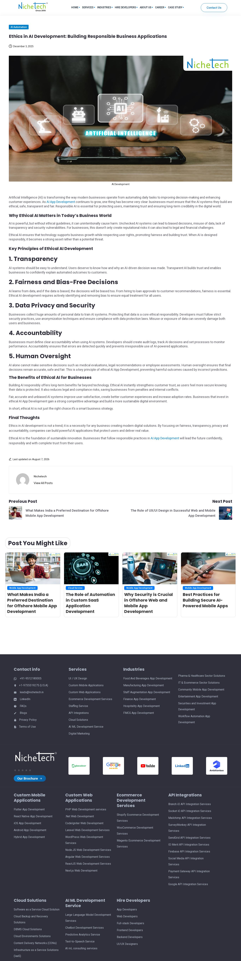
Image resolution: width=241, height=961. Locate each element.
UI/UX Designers (127, 944)
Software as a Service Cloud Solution (36, 909)
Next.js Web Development (81, 870)
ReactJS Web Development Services (88, 863)
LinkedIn (24, 699)
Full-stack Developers (130, 923)
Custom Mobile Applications (86, 685)
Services (88, 7)
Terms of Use (27, 726)
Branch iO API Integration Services (189, 804)
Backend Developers (130, 937)
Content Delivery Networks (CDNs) (35, 943)
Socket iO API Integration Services (189, 811)
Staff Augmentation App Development (146, 692)
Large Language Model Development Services (88, 917)
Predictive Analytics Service (82, 934)
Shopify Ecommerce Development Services (138, 817)
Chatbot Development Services (84, 927)
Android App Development (30, 830)
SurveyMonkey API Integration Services (187, 827)
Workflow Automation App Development (194, 719)
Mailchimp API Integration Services (190, 818)
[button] (43, 483)
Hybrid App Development (29, 837)
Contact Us (214, 7)
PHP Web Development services (85, 809)
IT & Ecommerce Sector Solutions (199, 682)
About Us (145, 7)
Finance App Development (139, 699)
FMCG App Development (138, 713)
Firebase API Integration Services (189, 851)
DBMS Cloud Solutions (28, 929)
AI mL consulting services (81, 948)
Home (74, 7)
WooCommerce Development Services (135, 830)
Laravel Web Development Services (87, 830)
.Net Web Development (79, 816)
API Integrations (79, 713)
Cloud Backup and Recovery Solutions (31, 919)
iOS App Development (27, 823)
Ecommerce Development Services (90, 699)
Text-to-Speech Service (80, 941)
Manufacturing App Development (143, 685)
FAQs (22, 706)
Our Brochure (28, 778)
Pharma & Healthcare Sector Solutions (201, 675)
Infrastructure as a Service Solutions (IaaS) (36, 953)
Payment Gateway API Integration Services (189, 874)
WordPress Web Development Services (84, 840)
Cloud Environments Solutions (32, 936)
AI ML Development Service (86, 726)
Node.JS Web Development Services (88, 850)
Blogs (23, 713)
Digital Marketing (79, 733)
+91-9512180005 (30, 678)
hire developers (125, 7)
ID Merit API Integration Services (188, 844)
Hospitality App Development (141, 706)
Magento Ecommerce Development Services (138, 843)
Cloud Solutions (78, 719)
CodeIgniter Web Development (84, 823)
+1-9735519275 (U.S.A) (33, 685)
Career (159, 7)
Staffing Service (78, 706)
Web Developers (127, 916)
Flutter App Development (29, 809)
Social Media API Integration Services (186, 861)
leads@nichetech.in (31, 692)
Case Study (175, 7)
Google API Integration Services (188, 884)
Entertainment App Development (198, 696)
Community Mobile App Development (201, 689)
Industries (104, 7)
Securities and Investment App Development (197, 706)
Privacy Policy (28, 719)
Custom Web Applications (85, 692)
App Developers (127, 909)
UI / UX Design (78, 678)
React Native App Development (33, 816)
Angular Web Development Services (87, 856)
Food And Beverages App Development (147, 678)
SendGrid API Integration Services (189, 837)
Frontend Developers (130, 930)
